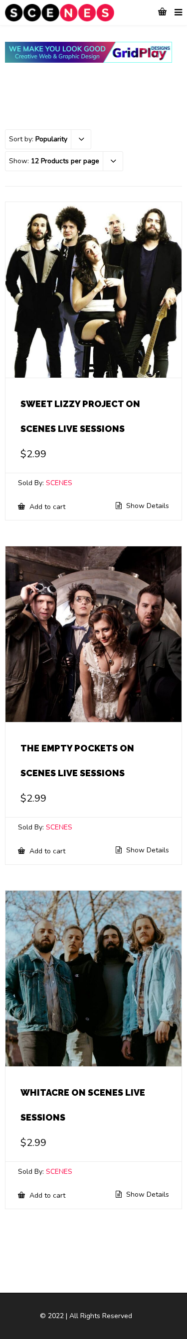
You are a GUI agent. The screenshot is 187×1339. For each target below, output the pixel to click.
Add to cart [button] (46, 507)
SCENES (59, 483)
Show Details (146, 506)
